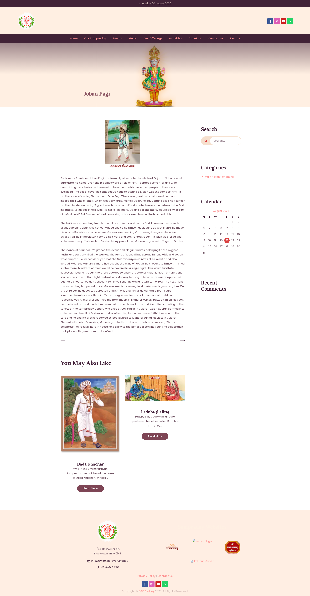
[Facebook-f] (270, 21)
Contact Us (165, 576)
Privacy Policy (146, 576)
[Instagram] (277, 21)
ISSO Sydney (147, 591)
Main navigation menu (219, 177)
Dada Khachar (90, 464)
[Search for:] (225, 140)
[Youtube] (283, 21)
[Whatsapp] (290, 21)
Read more (90, 488)
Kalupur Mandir (204, 561)
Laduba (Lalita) (155, 412)
